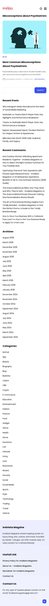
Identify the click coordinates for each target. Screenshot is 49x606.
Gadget (6, 423)
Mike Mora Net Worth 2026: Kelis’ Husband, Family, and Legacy (22, 140)
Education (7, 399)
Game (5, 428)
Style (5, 494)
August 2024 (8, 313)
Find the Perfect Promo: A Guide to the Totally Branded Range (23, 208)
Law (4, 446)
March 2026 (8, 242)
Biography (7, 366)
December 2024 (10, 294)
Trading (6, 503)
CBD (4, 385)
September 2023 (10, 337)
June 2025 (7, 266)
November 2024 (10, 299)
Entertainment (9, 404)
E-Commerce (9, 395)
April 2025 (7, 275)
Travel (5, 508)
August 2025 (8, 256)
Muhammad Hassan (13, 79)
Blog (5, 57)
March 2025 (8, 280)
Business (6, 375)
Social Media (8, 484)
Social (5, 480)
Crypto (6, 390)
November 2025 (10, 252)
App (4, 357)
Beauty (6, 361)
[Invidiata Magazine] (8, 8)
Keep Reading (39, 79)
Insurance (7, 442)
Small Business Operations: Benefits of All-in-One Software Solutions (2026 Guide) (24, 180)
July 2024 (7, 318)
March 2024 (8, 332)
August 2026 (8, 237)
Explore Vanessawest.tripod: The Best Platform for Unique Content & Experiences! (24, 132)
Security (6, 475)
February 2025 (9, 285)
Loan (5, 461)
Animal (6, 352)
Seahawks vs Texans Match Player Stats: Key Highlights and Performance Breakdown (23, 116)
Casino (6, 380)
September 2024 (10, 308)
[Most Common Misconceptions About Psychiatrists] (24, 37)
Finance (6, 413)
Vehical (6, 513)
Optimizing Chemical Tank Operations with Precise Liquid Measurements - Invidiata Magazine (22, 173)
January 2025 (9, 289)
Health (5, 432)
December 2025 (10, 247)
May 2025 (7, 270)
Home (5, 437)
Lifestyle (6, 451)
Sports (5, 489)
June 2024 (7, 323)
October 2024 (9, 304)
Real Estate (8, 466)
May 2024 (7, 327)
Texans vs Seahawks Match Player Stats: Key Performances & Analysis (23, 124)
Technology (8, 499)
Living (5, 456)
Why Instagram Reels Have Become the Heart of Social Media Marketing (23, 108)
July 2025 (7, 261)
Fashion (6, 409)
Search (40, 90)
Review (6, 470)
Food (5, 418)
